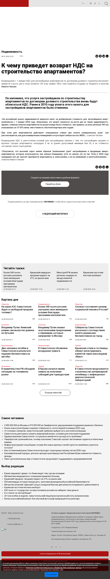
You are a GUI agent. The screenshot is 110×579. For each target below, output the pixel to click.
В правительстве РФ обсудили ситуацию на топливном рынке (18, 371)
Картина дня (9, 299)
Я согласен (51, 574)
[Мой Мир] (107, 56)
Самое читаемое (12, 418)
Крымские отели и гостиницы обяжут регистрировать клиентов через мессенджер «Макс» (91, 352)
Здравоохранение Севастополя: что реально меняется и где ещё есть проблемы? (43, 436)
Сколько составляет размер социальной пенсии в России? (91, 308)
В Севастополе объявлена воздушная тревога (52, 349)
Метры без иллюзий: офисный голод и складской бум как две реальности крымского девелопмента (51, 485)
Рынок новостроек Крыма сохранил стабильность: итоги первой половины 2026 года (44, 428)
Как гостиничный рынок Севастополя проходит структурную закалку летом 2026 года (45, 450)
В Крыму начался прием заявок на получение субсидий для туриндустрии (53, 371)
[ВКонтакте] (96, 56)
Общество (5, 304)
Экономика (5, 366)
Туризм (78, 346)
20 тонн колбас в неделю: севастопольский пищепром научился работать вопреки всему (46, 496)
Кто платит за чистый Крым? (17, 493)
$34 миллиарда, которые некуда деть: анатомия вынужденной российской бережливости (47, 482)
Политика (5, 325)
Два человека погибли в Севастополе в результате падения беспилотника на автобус (16, 352)
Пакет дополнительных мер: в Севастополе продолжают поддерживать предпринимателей (48, 459)
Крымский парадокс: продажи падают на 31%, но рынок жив (40, 275)
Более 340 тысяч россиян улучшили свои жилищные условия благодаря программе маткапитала (53, 310)
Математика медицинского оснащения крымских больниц (32, 476)
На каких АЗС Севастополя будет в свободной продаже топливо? (17, 309)
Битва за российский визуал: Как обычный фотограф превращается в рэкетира (41, 499)
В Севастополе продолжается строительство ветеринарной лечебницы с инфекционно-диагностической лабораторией (91, 374)
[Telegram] (103, 56)
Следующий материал (55, 214)
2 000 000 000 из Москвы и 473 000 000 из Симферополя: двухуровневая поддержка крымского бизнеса (53, 425)
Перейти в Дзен (53, 184)
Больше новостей (53, 392)
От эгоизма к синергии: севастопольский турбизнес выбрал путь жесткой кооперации (45, 431)
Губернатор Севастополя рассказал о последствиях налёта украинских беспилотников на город (90, 331)
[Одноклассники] (100, 56)
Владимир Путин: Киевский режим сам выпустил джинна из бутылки (17, 330)
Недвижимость (11, 51)
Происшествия (80, 325)
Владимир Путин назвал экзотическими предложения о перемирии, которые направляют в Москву (54, 331)
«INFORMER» (48, 202)
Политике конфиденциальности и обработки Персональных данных (54, 568)
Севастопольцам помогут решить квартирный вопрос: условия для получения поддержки (47, 434)
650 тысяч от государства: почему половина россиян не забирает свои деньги (41, 490)
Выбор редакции (12, 466)
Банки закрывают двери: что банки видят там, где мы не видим (34, 473)
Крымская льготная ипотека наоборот (22, 487)
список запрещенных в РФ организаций (55, 554)
